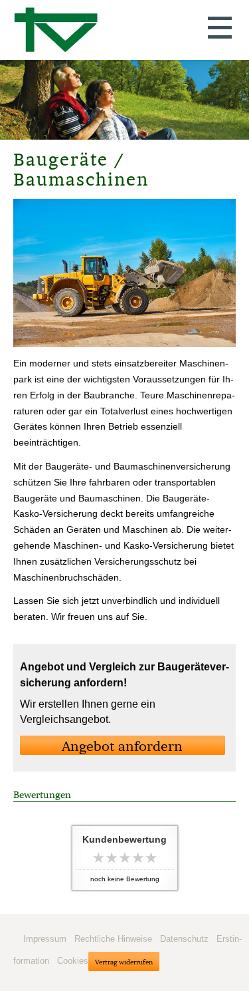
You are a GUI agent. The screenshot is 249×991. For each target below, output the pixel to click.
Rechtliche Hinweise (113, 939)
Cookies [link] (72, 961)
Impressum (44, 939)
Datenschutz (184, 939)
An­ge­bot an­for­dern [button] (122, 746)
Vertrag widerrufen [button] (124, 962)
